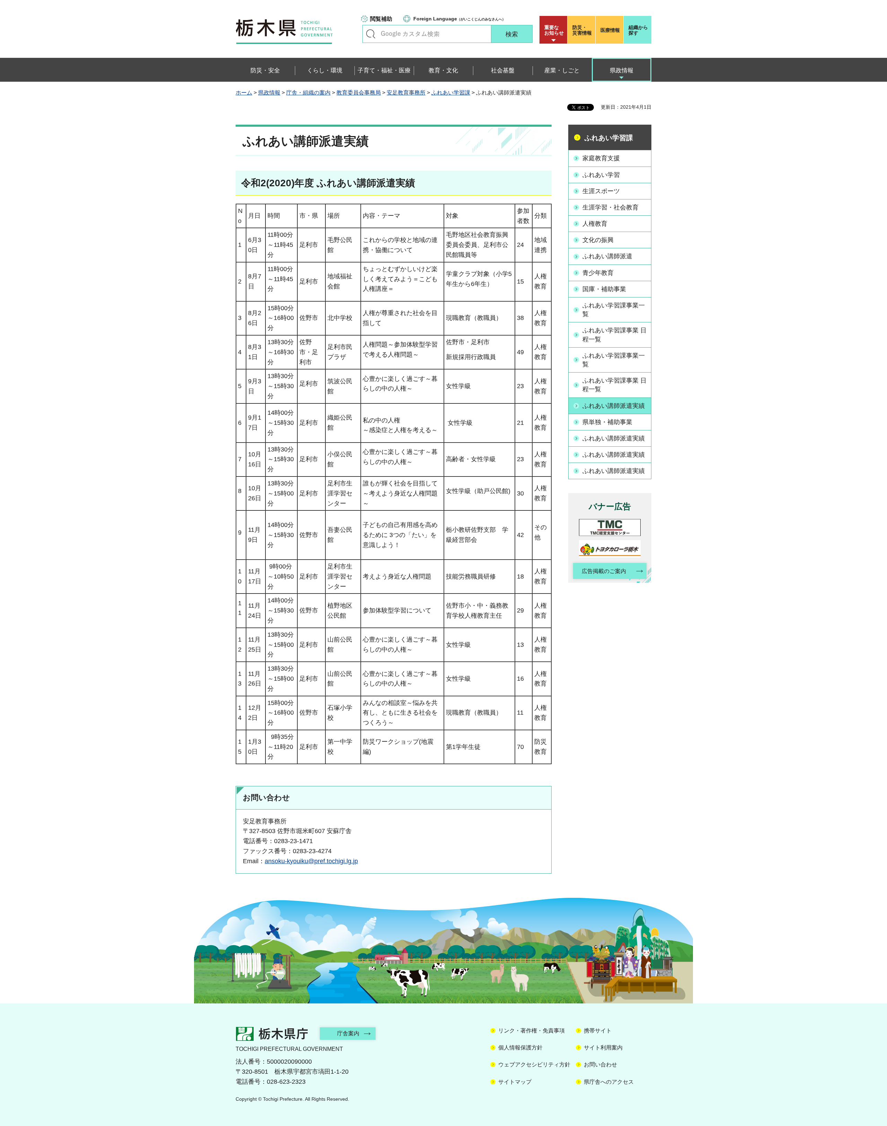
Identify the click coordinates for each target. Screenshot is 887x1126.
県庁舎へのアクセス (609, 1082)
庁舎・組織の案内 (308, 93)
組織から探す (638, 30)
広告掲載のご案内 (604, 571)
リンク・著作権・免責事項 (531, 1031)
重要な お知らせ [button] (554, 30)
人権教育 (594, 223)
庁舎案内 (348, 1033)
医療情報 (610, 30)
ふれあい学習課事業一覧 (613, 310)
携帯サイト (598, 1031)
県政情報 (269, 93)
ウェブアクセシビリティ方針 (534, 1064)
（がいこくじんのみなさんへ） (459, 18)
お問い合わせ (600, 1064)
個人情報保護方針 (520, 1048)
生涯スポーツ (601, 191)
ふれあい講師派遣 (607, 256)
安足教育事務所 (406, 93)
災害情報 (582, 30)
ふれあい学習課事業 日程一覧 (614, 334)
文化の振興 (598, 239)
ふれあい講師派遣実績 (613, 405)
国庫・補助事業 (604, 289)
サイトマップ (515, 1082)
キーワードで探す (370, 33)
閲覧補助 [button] (381, 19)
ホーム (244, 93)
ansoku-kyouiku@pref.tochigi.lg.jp (311, 861)
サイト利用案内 (603, 1048)
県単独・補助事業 (607, 422)
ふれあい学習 (601, 174)
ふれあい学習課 (450, 93)
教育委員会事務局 (358, 93)
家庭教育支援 (601, 158)
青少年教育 (598, 272)
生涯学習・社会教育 (610, 207)
